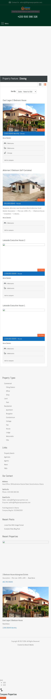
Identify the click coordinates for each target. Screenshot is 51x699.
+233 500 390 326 (27, 16)
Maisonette (10, 436)
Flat (7, 425)
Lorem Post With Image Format (14, 525)
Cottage (8, 421)
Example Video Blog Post (12, 529)
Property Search (9, 453)
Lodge (8, 433)
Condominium (10, 417)
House (8, 429)
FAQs (5, 468)
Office (8, 391)
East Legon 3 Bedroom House (14, 100)
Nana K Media (29, 645)
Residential (8, 406)
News (6, 465)
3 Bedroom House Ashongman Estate (15, 574)
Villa (7, 440)
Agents (6, 461)
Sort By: (13, 91)
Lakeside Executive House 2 (14, 240)
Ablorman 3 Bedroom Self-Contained (17, 170)
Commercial (8, 383)
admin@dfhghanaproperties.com (31, 2)
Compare (3, 698)
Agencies (7, 457)
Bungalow (9, 414)
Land (5, 399)
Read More (31, 578)
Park (7, 402)
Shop (7, 395)
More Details (7, 138)
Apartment (9, 410)
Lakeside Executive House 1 (14, 305)
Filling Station (10, 387)
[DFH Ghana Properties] (25, 8)
